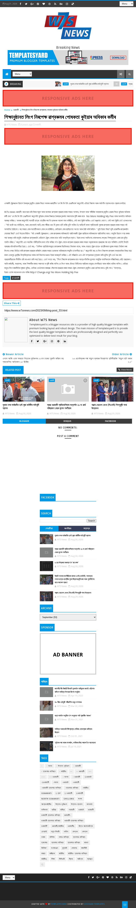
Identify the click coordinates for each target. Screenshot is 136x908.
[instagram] (66, 3)
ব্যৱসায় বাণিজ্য (58, 842)
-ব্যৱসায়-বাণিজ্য (71, 788)
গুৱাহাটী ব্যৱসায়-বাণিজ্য (50, 815)
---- (43, 777)
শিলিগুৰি (62, 859)
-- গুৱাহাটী (80, 771)
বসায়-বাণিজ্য (64, 837)
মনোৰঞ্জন (54, 848)
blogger (24, 421)
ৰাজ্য (43, 853)
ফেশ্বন (75, 831)
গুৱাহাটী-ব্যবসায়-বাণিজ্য (50, 820)
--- (90, 771)
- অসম (49, 766)
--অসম (66, 777)
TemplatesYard (58, 904)
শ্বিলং (71, 859)
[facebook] (20, 3)
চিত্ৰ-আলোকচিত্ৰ (86, 826)
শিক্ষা (53, 859)
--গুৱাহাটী (76, 777)
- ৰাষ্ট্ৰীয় (63, 771)
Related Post (13, 369)
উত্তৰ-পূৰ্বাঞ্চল (61, 804)
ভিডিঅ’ (44, 848)
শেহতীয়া (49, 528)
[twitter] (26, 3)
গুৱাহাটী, (38, 124)
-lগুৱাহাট (88, 777)
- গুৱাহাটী (77, 766)
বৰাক (43, 837)
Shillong (69, 799)
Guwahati (46, 793)
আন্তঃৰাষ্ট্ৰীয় (46, 804)
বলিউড (52, 837)
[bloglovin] (43, 3)
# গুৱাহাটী (15, 277)
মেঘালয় (74, 848)
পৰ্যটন (66, 831)
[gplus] (32, 3)
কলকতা (90, 804)
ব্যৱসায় (44, 842)
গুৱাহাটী (56, 84)
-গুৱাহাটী (76, 782)
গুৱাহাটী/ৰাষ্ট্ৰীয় (58, 826)
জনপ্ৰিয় (68, 528)
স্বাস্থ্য (90, 859)
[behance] (61, 3)
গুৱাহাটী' (44, 826)
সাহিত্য (80, 859)
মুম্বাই (64, 848)
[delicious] (72, 3)
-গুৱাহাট (65, 782)
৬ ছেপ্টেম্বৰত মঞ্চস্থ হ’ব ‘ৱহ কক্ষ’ (66, 562)
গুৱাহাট (81, 810)
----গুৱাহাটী (54, 777)
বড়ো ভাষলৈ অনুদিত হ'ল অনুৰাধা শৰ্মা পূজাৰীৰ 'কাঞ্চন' (73, 715)
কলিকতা (44, 810)
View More (126, 369)
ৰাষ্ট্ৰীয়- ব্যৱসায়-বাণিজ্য (77, 853)
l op (58, 793)
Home (7, 109)
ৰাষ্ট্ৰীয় (61, 853)
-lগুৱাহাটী (45, 782)
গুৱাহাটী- (67, 815)
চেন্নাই (44, 831)
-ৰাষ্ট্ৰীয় (86, 788)
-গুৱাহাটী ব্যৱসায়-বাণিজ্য (51, 788)
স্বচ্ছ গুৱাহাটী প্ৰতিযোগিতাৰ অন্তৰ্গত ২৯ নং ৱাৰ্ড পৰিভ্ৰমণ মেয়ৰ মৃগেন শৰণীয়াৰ (66, 406)
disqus (67, 421)
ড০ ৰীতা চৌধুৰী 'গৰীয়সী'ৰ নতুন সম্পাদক (68, 702)
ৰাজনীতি (84, 848)
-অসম (55, 782)
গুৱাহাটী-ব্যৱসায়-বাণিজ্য (74, 820)
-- (71, 771)
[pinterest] (37, 3)
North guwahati (50, 799)
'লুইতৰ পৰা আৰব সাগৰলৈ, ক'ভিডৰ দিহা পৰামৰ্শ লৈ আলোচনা (75, 742)
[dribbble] (49, 3)
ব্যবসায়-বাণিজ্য (79, 837)
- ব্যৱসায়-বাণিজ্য (48, 771)
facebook (110, 421)
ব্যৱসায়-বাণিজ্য (74, 842)
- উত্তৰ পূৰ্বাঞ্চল (62, 766)
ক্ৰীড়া (62, 810)
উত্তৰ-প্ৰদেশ (77, 804)
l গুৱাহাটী (68, 793)
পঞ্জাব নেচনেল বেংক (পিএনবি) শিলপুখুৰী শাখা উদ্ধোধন (109, 406)
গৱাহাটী (71, 810)
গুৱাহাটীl (71, 826)
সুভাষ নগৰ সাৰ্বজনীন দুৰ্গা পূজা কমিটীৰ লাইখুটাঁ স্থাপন (80, 84)
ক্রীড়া (54, 810)
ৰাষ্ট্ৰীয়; (44, 859)
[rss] (55, 3)
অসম (80, 799)
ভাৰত (86, 842)
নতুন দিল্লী (55, 831)
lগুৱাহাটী (79, 793)
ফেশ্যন (85, 831)
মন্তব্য (87, 528)
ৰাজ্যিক (52, 853)
